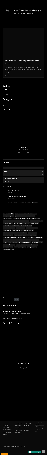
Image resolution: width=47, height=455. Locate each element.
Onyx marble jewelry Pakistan (33, 223)
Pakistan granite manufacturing (32, 228)
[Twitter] (7, 436)
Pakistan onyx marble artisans (9, 232)
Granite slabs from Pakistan (29, 216)
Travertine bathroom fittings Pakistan (10, 237)
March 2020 (5, 92)
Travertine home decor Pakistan (20, 240)
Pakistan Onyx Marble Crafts (14, 190)
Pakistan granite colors (20, 228)
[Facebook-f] (4, 436)
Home (14, 13)
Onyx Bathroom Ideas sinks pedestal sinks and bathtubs (22, 61)
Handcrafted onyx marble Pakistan (19, 218)
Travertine (5, 112)
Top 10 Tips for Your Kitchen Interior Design (17, 196)
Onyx (4, 107)
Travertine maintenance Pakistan (24, 242)
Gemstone (5, 103)
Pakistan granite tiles (7, 230)
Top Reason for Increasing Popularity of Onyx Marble (13, 316)
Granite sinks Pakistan (19, 216)
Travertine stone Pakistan (8, 247)
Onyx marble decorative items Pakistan (10, 220)
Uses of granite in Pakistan (31, 247)
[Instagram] (7, 440)
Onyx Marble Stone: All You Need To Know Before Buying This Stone (23, 202)
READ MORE (7, 74)
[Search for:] (23, 158)
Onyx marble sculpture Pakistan (26, 225)
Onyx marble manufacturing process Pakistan (11, 225)
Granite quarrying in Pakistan (8, 216)
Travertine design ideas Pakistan (36, 237)
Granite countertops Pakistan (8, 213)
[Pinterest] (4, 443)
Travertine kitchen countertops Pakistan (10, 242)
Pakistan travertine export (8, 235)
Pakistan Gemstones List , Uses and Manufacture (13, 318)
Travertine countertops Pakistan (23, 237)
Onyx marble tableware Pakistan (9, 228)
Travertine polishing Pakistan (37, 242)
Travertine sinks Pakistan (20, 244)
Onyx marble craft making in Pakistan (33, 218)
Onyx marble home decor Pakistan (20, 223)
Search (4, 297)
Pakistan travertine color (32, 232)
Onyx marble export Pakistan (24, 220)
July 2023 (5, 89)
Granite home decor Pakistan (31, 213)
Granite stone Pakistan (7, 218)
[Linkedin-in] (4, 440)
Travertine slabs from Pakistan (32, 244)
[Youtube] (7, 443)
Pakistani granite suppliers (17, 230)
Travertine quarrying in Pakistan (9, 244)
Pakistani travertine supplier (29, 230)
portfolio (19, 13)
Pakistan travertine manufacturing (20, 235)
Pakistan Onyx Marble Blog (8, 109)
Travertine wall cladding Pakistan (19, 247)
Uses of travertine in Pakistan (9, 249)
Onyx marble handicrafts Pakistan (36, 220)
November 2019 (6, 94)
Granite (4, 105)
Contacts (17, 422)
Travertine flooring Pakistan (8, 240)
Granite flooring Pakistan (20, 213)
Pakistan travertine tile (32, 235)
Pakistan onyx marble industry (21, 232)
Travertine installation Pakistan (33, 240)
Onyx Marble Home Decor (8, 223)
